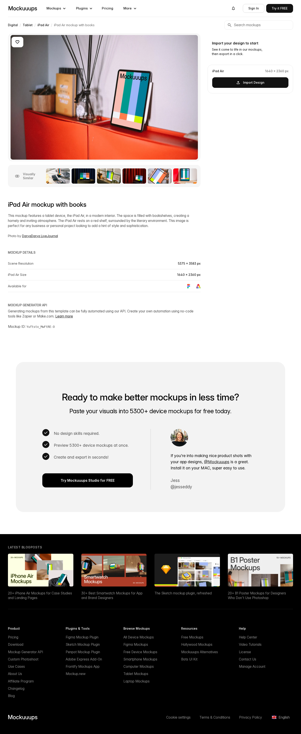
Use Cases (16, 666)
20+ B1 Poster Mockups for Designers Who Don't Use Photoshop (257, 595)
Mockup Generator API (25, 652)
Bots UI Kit (189, 659)
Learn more (64, 316)
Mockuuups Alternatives (199, 652)
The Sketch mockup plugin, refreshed (183, 593)
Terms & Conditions (214, 717)
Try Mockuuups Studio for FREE (88, 480)
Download (15, 644)
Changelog (16, 688)
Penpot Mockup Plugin (83, 652)
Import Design (253, 82)
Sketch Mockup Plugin (83, 644)
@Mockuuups (216, 461)
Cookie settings (178, 717)
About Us (15, 674)
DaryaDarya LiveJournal (40, 236)
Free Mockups (192, 637)
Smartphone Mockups (140, 659)
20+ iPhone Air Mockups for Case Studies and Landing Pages (40, 595)
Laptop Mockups (136, 681)
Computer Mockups (138, 666)
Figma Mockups (135, 644)
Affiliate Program (21, 681)
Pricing (107, 8)
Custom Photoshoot (23, 659)
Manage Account (252, 666)
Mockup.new (75, 674)
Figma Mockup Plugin (82, 637)
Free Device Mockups (140, 652)
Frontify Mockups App (83, 666)
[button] (56, 8)
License (245, 652)
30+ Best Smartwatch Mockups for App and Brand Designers (112, 595)
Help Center (248, 637)
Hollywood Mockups (196, 644)
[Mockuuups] (22, 8)
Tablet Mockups (135, 674)
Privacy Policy (250, 717)
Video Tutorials (250, 644)
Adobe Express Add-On (84, 659)
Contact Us (247, 659)
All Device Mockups (138, 637)
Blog (11, 696)
